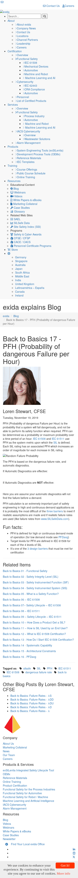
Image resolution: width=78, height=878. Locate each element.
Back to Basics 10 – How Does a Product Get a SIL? (34, 622)
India (18, 280)
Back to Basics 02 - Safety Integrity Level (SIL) (30, 576)
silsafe (27, 668)
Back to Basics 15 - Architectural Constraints (29, 651)
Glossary (19, 211)
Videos (17, 196)
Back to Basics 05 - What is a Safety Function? (31, 594)
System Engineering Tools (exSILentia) (40, 150)
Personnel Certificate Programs (32, 246)
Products (13, 146)
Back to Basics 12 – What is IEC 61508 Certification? (34, 634)
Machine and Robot (36, 74)
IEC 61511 (58, 439)
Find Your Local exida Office (26, 844)
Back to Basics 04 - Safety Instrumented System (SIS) (35, 588)
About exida (24, 24)
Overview (22, 55)
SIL (55, 442)
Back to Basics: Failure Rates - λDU (32, 703)
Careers (69, 6)
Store (14, 249)
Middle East (22, 276)
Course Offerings (27, 169)
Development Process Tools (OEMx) (38, 154)
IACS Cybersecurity (28, 131)
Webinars (19, 192)
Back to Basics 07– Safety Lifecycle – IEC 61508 (32, 605)
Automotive (31, 70)
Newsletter (9, 839)
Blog (16, 188)
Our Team (9, 755)
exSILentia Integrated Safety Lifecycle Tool (28, 770)
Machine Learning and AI (39, 78)
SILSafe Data (21, 223)
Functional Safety (27, 59)
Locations (22, 36)
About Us (8, 743)
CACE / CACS (21, 242)
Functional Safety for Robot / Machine (25, 797)
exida (6, 316)
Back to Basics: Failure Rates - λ (30, 711)
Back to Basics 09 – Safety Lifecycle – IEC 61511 (32, 617)
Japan (19, 269)
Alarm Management (29, 143)
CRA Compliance (34, 89)
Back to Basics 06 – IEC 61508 (21, 599)
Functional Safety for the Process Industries (29, 789)
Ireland (19, 295)
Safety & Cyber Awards (27, 234)
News (6, 751)
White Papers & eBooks (26, 200)
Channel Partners (27, 40)
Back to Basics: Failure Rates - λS (30, 696)
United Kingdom (24, 284)
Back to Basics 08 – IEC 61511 (21, 611)
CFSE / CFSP (21, 238)
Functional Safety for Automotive (22, 793)
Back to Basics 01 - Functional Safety (25, 571)
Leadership (23, 43)
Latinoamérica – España (29, 288)
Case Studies (21, 207)
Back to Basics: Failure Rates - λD (31, 707)
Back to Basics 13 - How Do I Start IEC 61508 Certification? (38, 639)
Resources (14, 181)
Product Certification (15, 785)
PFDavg (63, 537)
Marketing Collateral (24, 204)
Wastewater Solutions (37, 139)
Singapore (21, 261)
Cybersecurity (25, 82)
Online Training (26, 177)
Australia (20, 265)
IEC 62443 (30, 85)
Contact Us (53, 6)
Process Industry (34, 116)
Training (12, 166)
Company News (26, 28)
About (11, 21)
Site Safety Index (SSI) (27, 227)
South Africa (22, 272)
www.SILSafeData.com (54, 519)
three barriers (55, 511)
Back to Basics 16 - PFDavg (19, 657)
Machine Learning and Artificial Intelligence (28, 801)
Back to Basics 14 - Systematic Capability (27, 645)
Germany (20, 257)
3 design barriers (37, 548)
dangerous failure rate (38, 672)
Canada (20, 291)
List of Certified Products (31, 101)
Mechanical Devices (36, 66)
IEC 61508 (30, 62)
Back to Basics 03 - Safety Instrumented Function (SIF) (36, 582)
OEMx (6, 774)
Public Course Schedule (31, 173)
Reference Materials (29, 158)
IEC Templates (25, 162)
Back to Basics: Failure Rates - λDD (32, 699)
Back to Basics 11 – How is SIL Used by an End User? (35, 628)
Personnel (23, 97)
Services (13, 104)
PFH (49, 668)
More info (63, 873)
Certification (15, 51)
